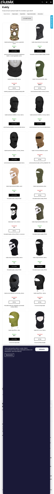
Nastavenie (9, 355)
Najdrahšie (22, 14)
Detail (14, 88)
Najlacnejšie (15, 14)
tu (20, 351)
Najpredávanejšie (31, 14)
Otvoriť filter (27, 18)
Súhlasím (42, 349)
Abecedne (40, 14)
